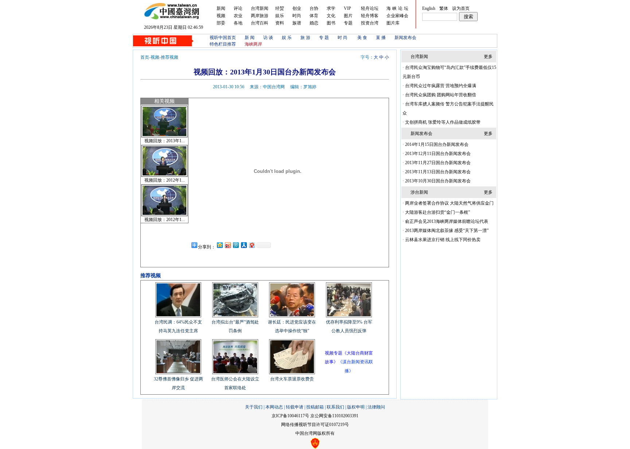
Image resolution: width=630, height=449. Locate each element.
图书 (331, 23)
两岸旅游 (259, 15)
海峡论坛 (398, 8)
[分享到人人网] (244, 244)
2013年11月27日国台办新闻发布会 (437, 162)
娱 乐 (287, 37)
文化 (331, 15)
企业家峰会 (397, 15)
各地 (238, 23)
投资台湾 (369, 23)
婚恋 (314, 23)
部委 (221, 23)
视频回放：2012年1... (164, 180)
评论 (238, 8)
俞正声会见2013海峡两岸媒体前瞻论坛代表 (446, 221)
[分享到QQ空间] (219, 244)
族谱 (296, 23)
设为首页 (461, 8)
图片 (348, 15)
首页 (144, 57)
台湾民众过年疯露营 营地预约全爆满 (440, 85)
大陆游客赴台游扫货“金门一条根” (437, 212)
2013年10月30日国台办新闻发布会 (437, 180)
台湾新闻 (259, 8)
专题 (348, 23)
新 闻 (249, 37)
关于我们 (253, 407)
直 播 (381, 37)
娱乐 (279, 15)
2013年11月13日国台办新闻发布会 (437, 171)
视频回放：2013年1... (164, 140)
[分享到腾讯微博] (236, 244)
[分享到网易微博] (252, 244)
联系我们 (335, 407)
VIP (347, 8)
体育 (314, 15)
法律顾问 (376, 407)
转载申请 (294, 407)
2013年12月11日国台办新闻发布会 (437, 153)
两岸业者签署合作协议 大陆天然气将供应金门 (449, 203)
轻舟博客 (369, 15)
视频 (221, 15)
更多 (488, 56)
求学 (331, 8)
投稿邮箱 (315, 407)
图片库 (393, 23)
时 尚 (343, 37)
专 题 (324, 37)
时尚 (296, 15)
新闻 (221, 8)
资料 (279, 23)
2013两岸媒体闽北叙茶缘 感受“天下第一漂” (446, 230)
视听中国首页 (223, 37)
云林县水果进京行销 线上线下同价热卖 (442, 239)
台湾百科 (259, 23)
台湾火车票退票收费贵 (292, 379)
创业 (296, 8)
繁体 (443, 8)
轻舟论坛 (369, 8)
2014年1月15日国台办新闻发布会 (436, 144)
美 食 (362, 37)
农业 (238, 15)
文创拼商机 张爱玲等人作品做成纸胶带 (442, 122)
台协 (314, 8)
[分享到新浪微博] (227, 244)
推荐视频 (169, 57)
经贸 (279, 8)
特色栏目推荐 (223, 44)
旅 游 (305, 37)
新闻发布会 (405, 37)
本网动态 (274, 407)
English (428, 8)
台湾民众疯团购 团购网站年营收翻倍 (440, 94)
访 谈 (268, 37)
